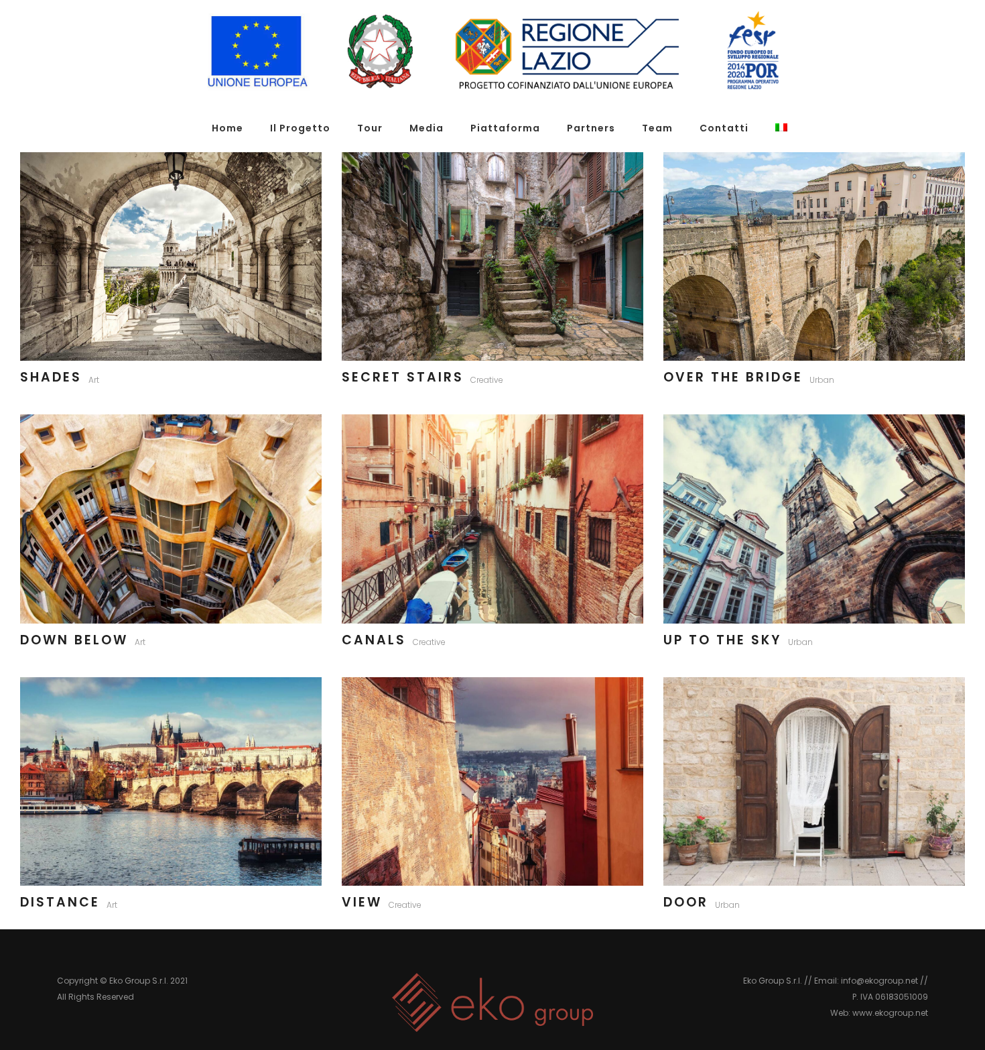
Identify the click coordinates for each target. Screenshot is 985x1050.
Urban (821, 380)
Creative (486, 380)
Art (93, 380)
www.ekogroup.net (890, 1012)
